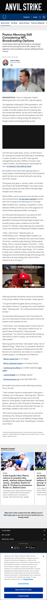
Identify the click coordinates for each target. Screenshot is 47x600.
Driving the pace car (11, 379)
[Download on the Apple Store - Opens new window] (16, 548)
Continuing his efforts (11, 368)
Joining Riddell (9, 375)
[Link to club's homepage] (4, 16)
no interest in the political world (18, 166)
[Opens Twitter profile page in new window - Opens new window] (11, 65)
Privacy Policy (28, 579)
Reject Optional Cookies (23, 590)
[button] (23, 137)
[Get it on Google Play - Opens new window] (31, 548)
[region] (23, 576)
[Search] (40, 17)
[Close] (43, 556)
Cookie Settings (23, 583)
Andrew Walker (15, 60)
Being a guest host (10, 359)
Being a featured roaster (12, 363)
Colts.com (11, 515)
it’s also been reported (27, 199)
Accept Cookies (23, 596)
